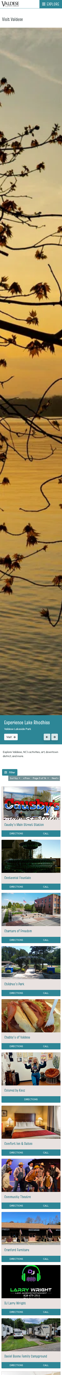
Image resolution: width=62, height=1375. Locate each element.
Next (54, 778)
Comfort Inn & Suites (18, 1143)
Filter (11, 772)
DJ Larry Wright (15, 1303)
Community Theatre (17, 1196)
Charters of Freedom (18, 930)
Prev (27, 778)
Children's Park (14, 984)
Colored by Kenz (14, 1090)
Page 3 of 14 (40, 778)
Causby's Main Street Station (24, 824)
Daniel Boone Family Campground (25, 1356)
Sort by (14, 778)
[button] (47, 737)
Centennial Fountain (17, 877)
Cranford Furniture (16, 1249)
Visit (9, 737)
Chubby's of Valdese (17, 1037)
